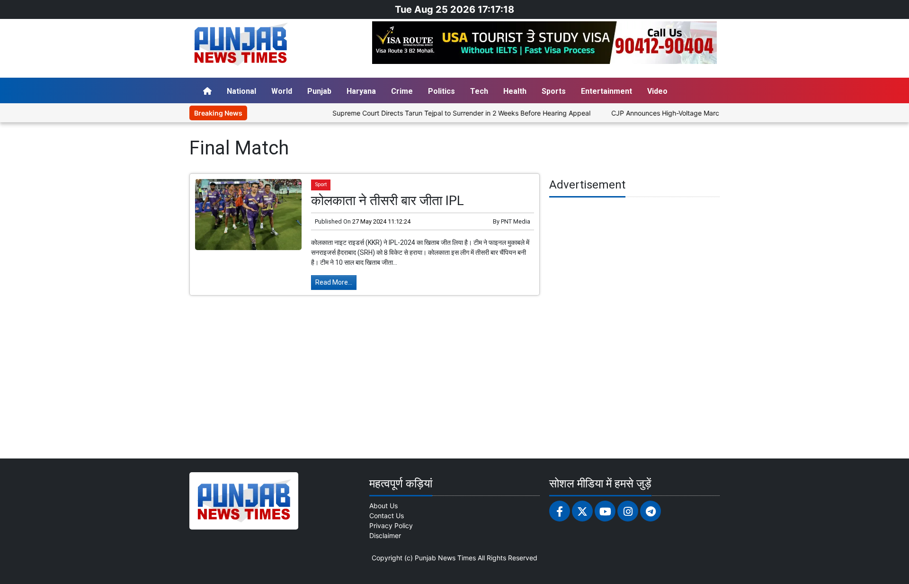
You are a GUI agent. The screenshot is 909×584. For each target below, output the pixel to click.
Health (514, 91)
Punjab (319, 91)
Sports (554, 91)
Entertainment (606, 91)
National (241, 91)
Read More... (333, 282)
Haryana (361, 91)
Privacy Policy (391, 525)
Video (657, 91)
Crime (402, 91)
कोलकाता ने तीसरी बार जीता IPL (387, 200)
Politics (441, 91)
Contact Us (386, 516)
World (281, 91)
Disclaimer (385, 535)
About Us (383, 506)
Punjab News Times (445, 558)
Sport (321, 184)
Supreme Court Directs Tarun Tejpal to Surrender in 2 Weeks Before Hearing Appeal (445, 113)
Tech (479, 91)
